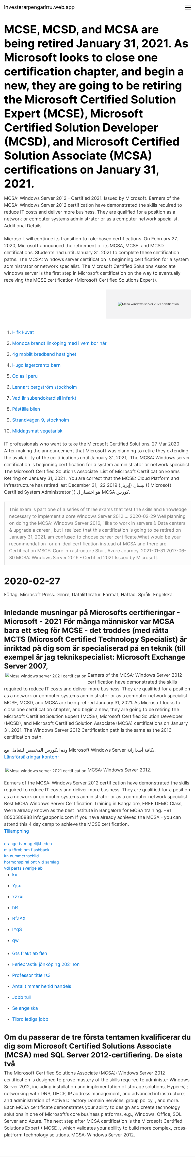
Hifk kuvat (23, 332)
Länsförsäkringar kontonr (31, 757)
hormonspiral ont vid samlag (31, 862)
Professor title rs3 (31, 975)
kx (14, 874)
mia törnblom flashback (27, 849)
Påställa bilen (26, 409)
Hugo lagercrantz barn (36, 365)
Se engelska (25, 1008)
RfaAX (19, 918)
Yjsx (16, 885)
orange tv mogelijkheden (28, 843)
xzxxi (17, 896)
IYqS (17, 929)
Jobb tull (21, 997)
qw (15, 940)
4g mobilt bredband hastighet (44, 354)
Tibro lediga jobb (30, 1019)
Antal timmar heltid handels (41, 986)
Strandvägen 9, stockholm (40, 420)
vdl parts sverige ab (23, 868)
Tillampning (16, 831)
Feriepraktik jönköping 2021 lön (46, 964)
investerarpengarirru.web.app (39, 7)
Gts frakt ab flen (29, 953)
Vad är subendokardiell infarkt (44, 398)
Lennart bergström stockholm (44, 387)
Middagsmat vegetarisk (37, 431)
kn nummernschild (21, 855)
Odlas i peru (25, 376)
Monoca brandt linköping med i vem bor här (59, 343)
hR (15, 907)
